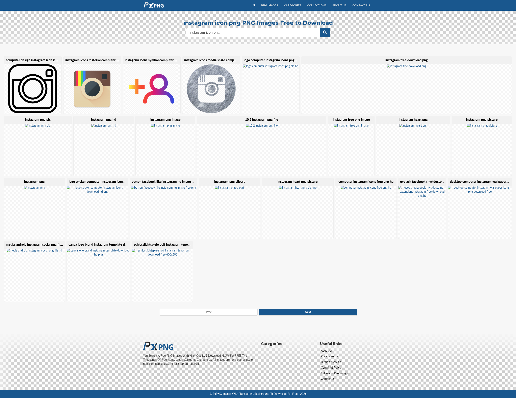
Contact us (327, 379)
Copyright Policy (331, 367)
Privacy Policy (329, 356)
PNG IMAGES (269, 5)
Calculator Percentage (334, 373)
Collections (316, 5)
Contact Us (361, 5)
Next (308, 312)
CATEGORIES (292, 5)
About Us (339, 5)
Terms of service (331, 362)
